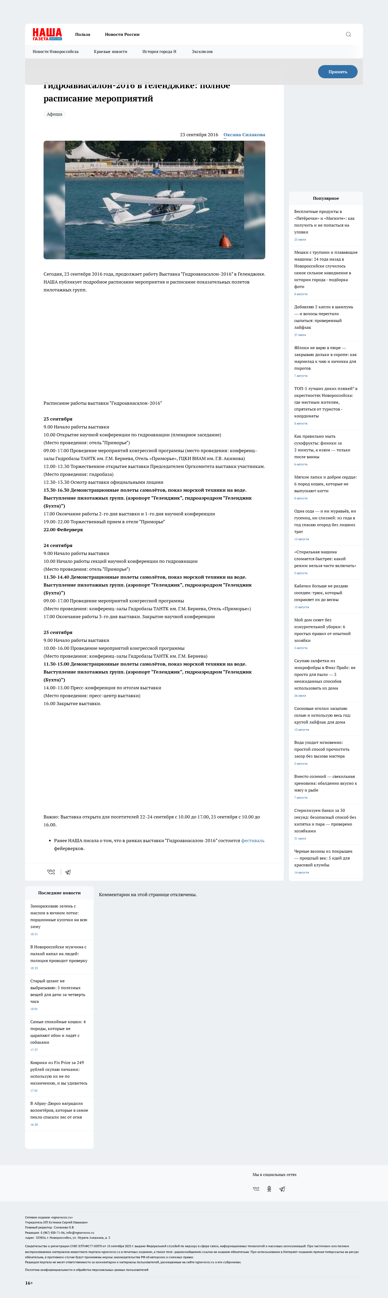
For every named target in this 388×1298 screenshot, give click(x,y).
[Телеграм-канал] (282, 1189)
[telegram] (69, 872)
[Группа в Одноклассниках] (269, 1189)
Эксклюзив (202, 51)
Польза (82, 34)
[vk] (51, 872)
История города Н (160, 51)
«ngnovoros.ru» (62, 1217)
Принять (338, 71)
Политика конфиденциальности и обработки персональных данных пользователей (86, 1270)
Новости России (122, 34)
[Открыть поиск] (348, 34)
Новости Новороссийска (56, 51)
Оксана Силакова (244, 134)
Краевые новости (110, 51)
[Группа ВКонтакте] (256, 1189)
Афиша (54, 114)
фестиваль (252, 840)
